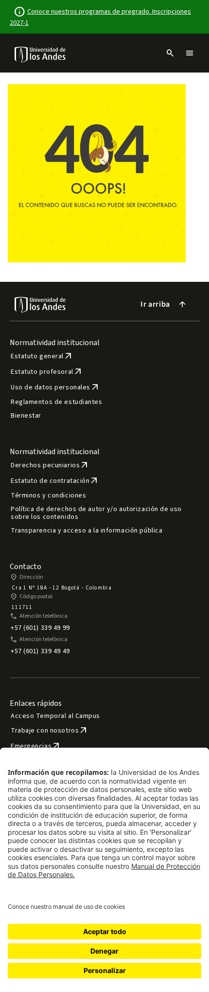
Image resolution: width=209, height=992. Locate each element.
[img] (41, 54)
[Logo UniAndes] (40, 54)
